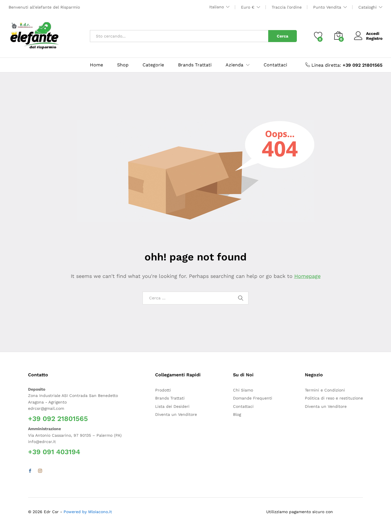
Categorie (153, 65)
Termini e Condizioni (325, 390)
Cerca (282, 36)
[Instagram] (40, 471)
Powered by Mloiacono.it (88, 511)
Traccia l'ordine (287, 7)
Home (96, 65)
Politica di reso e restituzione (334, 398)
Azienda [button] (234, 65)
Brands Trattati (195, 65)
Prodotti (163, 390)
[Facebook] (30, 471)
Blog (237, 414)
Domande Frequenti (252, 398)
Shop (123, 65)
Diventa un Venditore (176, 414)
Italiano (216, 7)
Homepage (307, 276)
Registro (374, 38)
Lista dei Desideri (172, 406)
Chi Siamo (243, 390)
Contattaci (275, 65)
